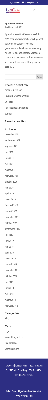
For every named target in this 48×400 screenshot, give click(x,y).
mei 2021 (9, 163)
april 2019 (9, 252)
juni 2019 (9, 240)
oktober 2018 (11, 276)
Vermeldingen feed (14, 336)
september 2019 (12, 228)
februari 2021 (11, 175)
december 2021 (12, 134)
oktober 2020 (11, 181)
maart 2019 (10, 258)
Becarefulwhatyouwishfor (17, 95)
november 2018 (12, 270)
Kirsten (10, 27)
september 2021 (12, 140)
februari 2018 (11, 305)
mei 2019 (9, 246)
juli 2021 (9, 152)
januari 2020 (11, 211)
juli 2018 (9, 282)
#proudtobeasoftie (14, 23)
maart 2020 (10, 199)
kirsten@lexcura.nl (24, 374)
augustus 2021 (12, 146)
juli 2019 (9, 234)
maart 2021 (10, 169)
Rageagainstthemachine (16, 107)
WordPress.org (12, 348)
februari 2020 (11, 205)
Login (7, 331)
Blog (7, 318)
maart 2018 (10, 299)
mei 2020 (9, 187)
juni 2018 (9, 287)
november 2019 (12, 217)
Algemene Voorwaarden (29, 391)
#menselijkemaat (13, 89)
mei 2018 (9, 293)
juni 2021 (9, 157)
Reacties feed (11, 342)
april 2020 (9, 193)
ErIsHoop (9, 101)
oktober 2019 (11, 222)
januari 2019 (11, 264)
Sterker (8, 113)
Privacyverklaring (24, 395)
